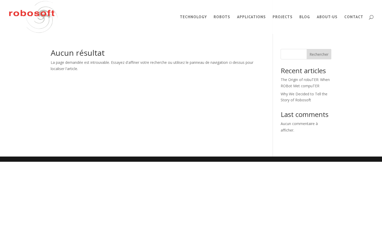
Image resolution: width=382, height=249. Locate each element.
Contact (353, 17)
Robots (222, 17)
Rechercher (318, 54)
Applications (251, 17)
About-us (327, 17)
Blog (304, 17)
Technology (193, 17)
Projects (283, 17)
